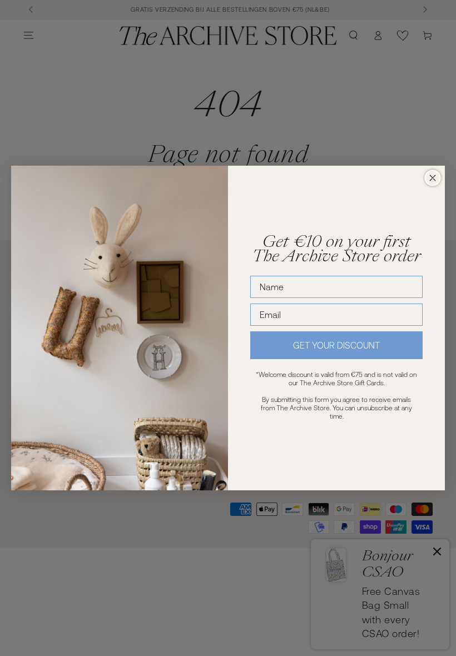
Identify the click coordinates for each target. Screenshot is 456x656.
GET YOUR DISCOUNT (336, 345)
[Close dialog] (432, 178)
